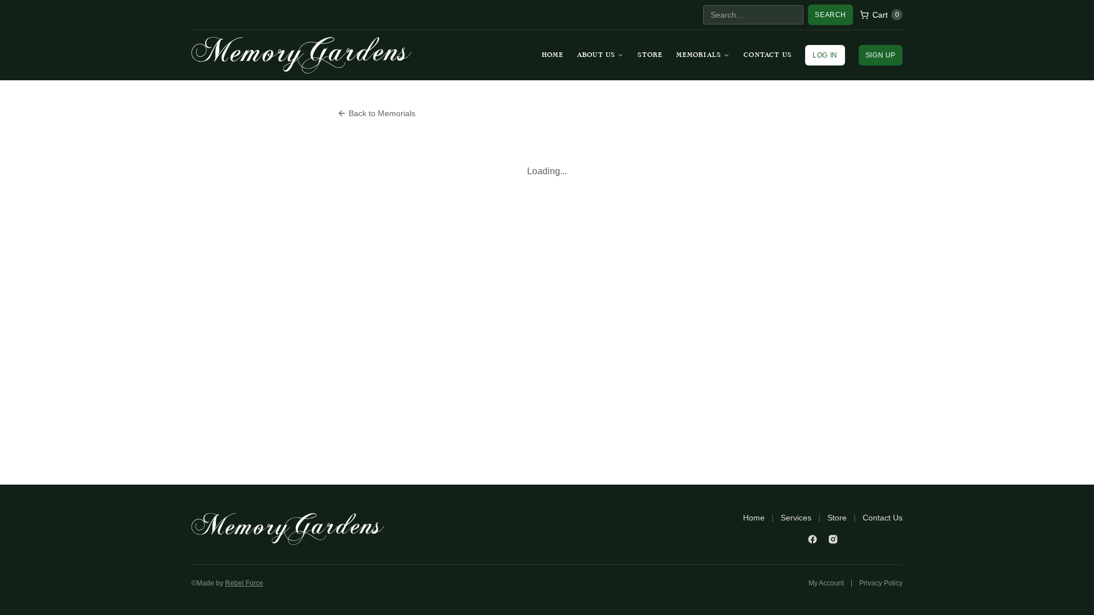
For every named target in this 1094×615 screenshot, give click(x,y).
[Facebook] (812, 539)
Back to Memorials (382, 113)
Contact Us (767, 55)
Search (830, 15)
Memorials (698, 55)
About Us (596, 55)
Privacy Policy (881, 583)
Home (553, 55)
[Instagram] (833, 539)
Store (650, 55)
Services (796, 517)
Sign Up (881, 55)
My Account (826, 583)
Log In (825, 55)
